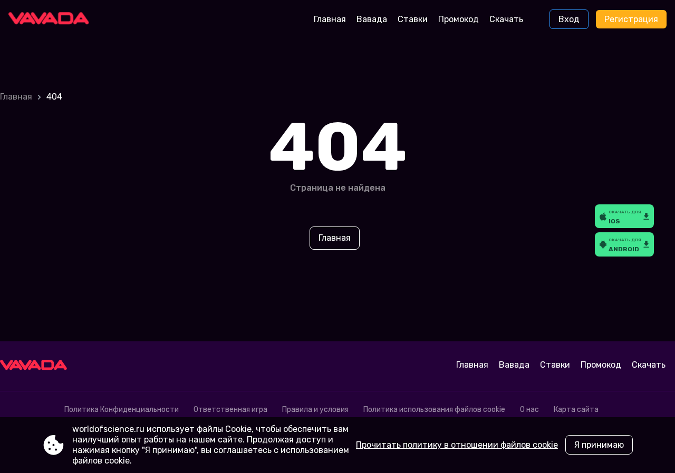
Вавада (371, 19)
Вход (569, 19)
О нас (529, 409)
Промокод (458, 19)
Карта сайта (576, 409)
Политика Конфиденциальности (121, 409)
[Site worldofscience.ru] (52, 19)
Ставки (413, 19)
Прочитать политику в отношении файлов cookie (457, 445)
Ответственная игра (230, 409)
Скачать (506, 19)
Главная (330, 19)
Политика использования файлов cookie (434, 409)
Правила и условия (315, 409)
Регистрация (631, 19)
